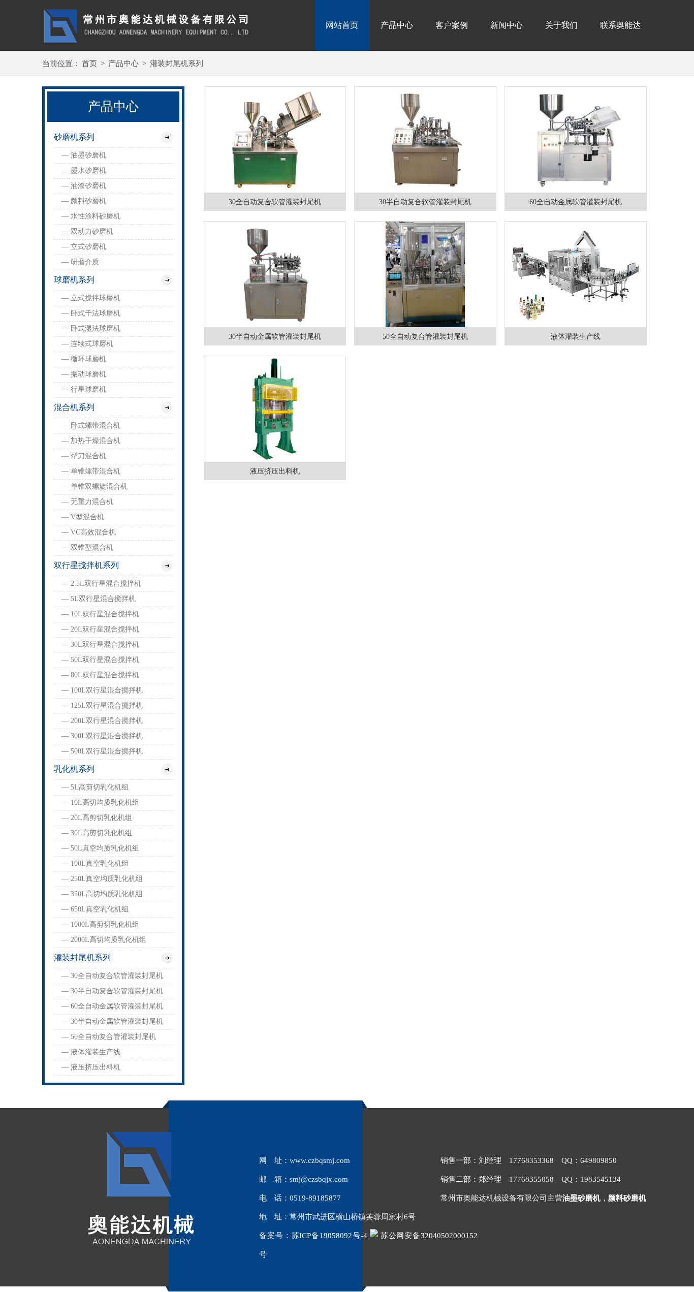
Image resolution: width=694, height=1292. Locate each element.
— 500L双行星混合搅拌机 (102, 751)
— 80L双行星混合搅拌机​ (100, 675)
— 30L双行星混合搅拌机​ (100, 644)
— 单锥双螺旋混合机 (94, 486)
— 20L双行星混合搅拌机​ (100, 629)
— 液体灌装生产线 (90, 1052)
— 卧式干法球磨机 (90, 313)
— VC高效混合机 (88, 532)
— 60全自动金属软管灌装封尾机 (112, 1006)
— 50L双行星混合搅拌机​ (100, 660)
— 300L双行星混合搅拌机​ (102, 736)
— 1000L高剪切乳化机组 (100, 924)
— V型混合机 (82, 517)
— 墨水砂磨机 (83, 170)
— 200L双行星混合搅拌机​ (102, 720)
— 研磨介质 (80, 262)
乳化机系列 (74, 769)
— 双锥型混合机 (87, 547)
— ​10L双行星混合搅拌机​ (100, 614)
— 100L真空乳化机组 (95, 863)
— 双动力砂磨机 (87, 231)
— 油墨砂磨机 (83, 155)
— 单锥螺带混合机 (90, 471)
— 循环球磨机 (83, 359)
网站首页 (342, 25)
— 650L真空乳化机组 (95, 909)
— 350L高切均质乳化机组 (102, 894)
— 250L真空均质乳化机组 (102, 879)
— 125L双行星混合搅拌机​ (102, 705)
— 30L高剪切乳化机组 (96, 833)
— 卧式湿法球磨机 (90, 328)
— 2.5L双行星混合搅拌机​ (101, 583)
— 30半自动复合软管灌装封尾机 (112, 991)
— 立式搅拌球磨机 (90, 298)
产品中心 (397, 25)
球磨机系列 (74, 279)
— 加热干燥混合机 (90, 441)
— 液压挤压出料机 (90, 1067)
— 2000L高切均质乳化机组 (103, 939)
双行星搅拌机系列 (86, 565)
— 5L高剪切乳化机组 (95, 787)
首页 (89, 63)
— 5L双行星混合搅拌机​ (98, 599)
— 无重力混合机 (87, 502)
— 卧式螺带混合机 (90, 425)
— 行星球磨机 (83, 389)
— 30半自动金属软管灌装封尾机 (112, 1021)
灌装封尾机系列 (176, 63)
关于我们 (561, 25)
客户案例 (451, 25)
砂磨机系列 (74, 137)
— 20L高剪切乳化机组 (96, 818)
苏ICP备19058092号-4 (329, 1236)
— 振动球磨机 (83, 374)
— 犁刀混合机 (83, 456)
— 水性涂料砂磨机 (90, 216)
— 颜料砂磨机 (83, 201)
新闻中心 (506, 25)
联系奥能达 (620, 25)
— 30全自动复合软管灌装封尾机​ (112, 976)
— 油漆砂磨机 (83, 186)
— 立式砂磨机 (83, 246)
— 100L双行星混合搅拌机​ (102, 690)
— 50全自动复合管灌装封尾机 (108, 1037)
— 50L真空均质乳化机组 (100, 848)
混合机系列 (74, 407)
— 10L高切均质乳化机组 (100, 802)
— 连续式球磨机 (87, 344)
